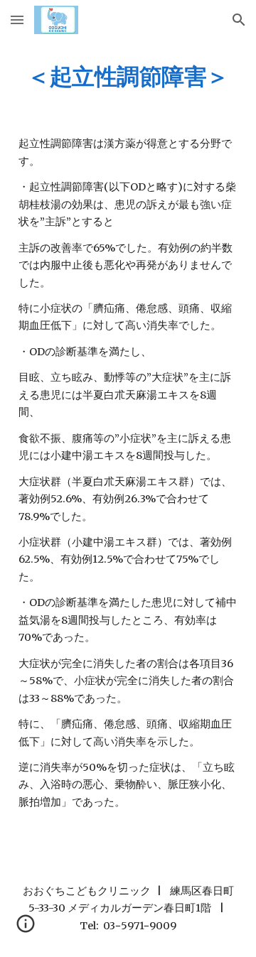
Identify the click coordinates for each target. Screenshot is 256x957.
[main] (128, 76)
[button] (17, 19)
